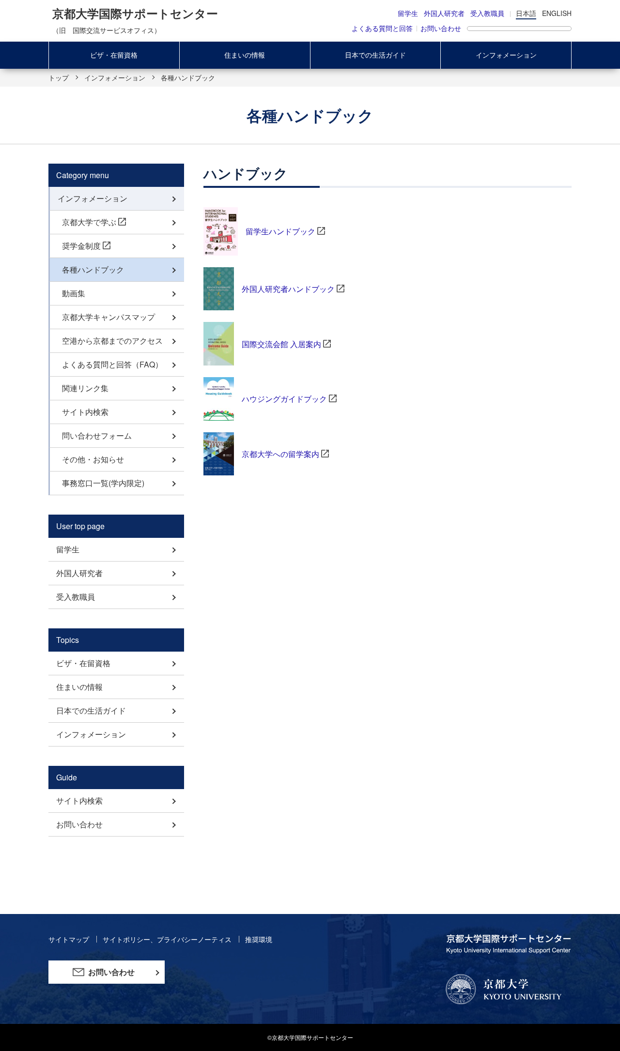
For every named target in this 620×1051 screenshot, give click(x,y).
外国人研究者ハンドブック (288, 288)
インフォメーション (506, 55)
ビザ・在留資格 (114, 55)
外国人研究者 (444, 13)
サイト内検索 (85, 411)
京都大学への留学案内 (280, 453)
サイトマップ (69, 939)
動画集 (73, 293)
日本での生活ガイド (375, 55)
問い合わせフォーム (97, 435)
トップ (58, 77)
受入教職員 (487, 13)
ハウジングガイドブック (284, 398)
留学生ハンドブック (280, 231)
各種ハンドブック (93, 269)
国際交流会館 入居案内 (281, 344)
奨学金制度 (81, 245)
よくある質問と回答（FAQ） (112, 364)
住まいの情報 (244, 55)
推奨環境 (258, 939)
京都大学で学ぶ (89, 222)
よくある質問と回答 (382, 28)
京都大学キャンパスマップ (108, 316)
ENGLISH (557, 13)
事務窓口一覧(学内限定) (103, 482)
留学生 (408, 13)
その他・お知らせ (93, 459)
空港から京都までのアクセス (112, 340)
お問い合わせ (440, 28)
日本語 (526, 13)
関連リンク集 (85, 388)
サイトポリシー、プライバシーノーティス (168, 939)
